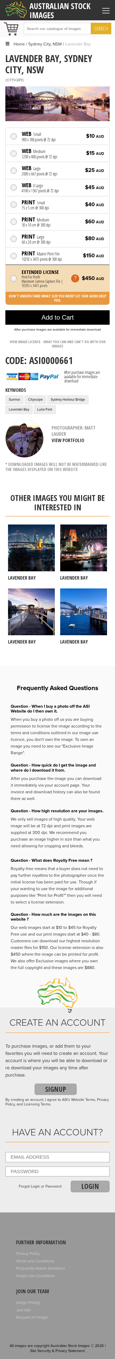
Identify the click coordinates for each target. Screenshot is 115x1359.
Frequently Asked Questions (40, 1268)
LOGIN (90, 1186)
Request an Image (32, 1317)
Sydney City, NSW (45, 44)
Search (101, 28)
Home (19, 44)
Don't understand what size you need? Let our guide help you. (57, 298)
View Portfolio (68, 440)
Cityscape (14, 79)
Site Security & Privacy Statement (57, 1351)
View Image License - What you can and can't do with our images (58, 344)
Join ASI (23, 1310)
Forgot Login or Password (40, 1186)
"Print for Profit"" (51, 895)
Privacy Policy (28, 1253)
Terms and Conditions (35, 1261)
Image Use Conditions (35, 1275)
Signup (55, 1089)
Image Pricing (28, 1302)
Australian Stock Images (59, 10)
